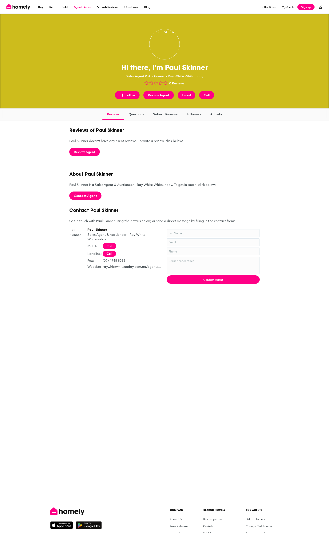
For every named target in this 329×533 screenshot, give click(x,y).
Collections (267, 7)
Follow (130, 95)
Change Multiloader (259, 526)
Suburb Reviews (107, 7)
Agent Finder (82, 7)
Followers (194, 114)
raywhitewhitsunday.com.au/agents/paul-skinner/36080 (132, 266)
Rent (52, 7)
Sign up (306, 7)
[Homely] (76, 511)
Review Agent (158, 95)
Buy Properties (212, 519)
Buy (40, 7)
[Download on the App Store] (63, 525)
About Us (175, 519)
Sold (65, 7)
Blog (147, 7)
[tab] (113, 114)
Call (207, 95)
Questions (131, 7)
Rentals (208, 526)
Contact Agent (85, 195)
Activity (216, 114)
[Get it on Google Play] (89, 525)
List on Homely (255, 519)
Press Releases (178, 526)
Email (186, 95)
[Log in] (321, 7)
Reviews (113, 114)
